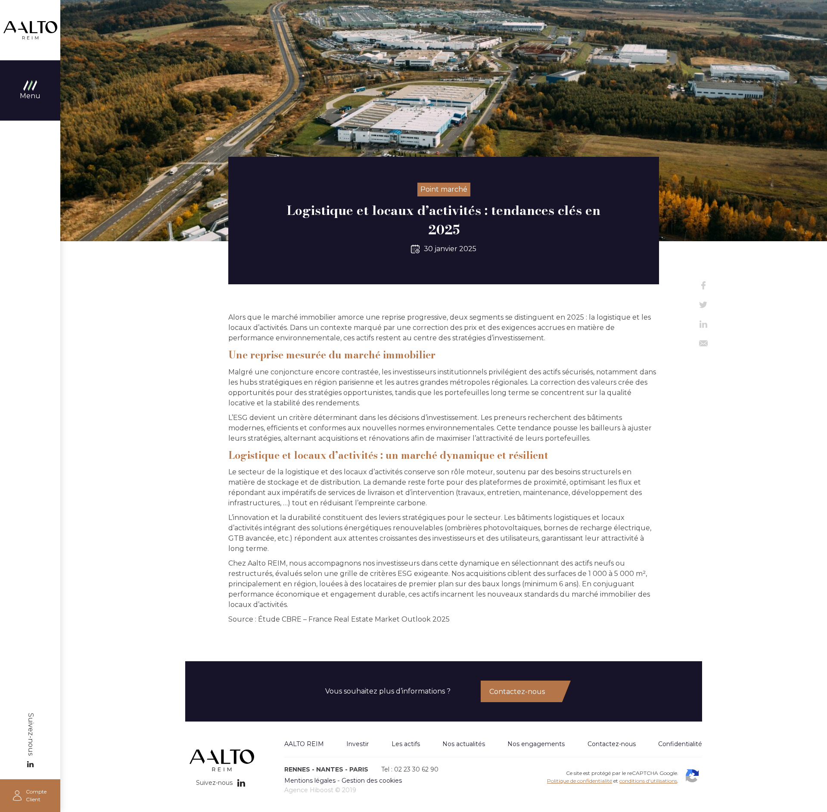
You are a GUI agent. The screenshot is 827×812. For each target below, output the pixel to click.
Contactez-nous (517, 692)
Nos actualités (463, 744)
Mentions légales (310, 780)
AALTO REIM (30, 30)
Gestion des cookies (372, 780)
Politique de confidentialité (579, 781)
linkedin (703, 324)
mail (703, 343)
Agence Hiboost (308, 790)
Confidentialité (680, 744)
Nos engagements (536, 744)
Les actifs (406, 744)
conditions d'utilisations (648, 781)
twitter (703, 304)
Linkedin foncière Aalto (30, 764)
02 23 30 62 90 (416, 769)
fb (703, 285)
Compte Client (36, 795)
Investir (357, 744)
